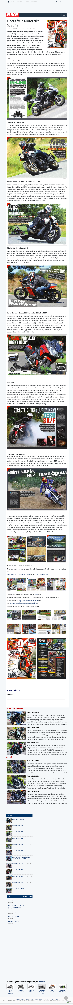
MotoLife (11, 1)
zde (36, 594)
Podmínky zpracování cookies (41, 999)
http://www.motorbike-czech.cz (28, 601)
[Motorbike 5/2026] (37, 748)
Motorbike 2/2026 (17, 851)
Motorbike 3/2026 (17, 845)
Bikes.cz (27, 1)
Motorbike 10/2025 (17, 876)
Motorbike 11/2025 (17, 870)
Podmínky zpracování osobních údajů (24, 999)
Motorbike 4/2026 (17, 838)
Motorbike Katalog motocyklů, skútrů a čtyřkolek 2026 (21, 858)
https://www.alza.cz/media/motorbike (18, 574)
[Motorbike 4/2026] (37, 766)
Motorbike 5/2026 (17, 832)
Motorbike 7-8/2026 (18, 819)
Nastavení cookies (53, 999)
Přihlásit (56, 2)
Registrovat (63, 2)
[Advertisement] (36, 7)
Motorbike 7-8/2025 (18, 889)
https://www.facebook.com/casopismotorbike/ (23, 603)
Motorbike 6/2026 (17, 826)
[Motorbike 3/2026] (37, 782)
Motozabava (34, 1)
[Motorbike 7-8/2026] (37, 718)
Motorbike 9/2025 (17, 883)
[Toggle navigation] (64, 15)
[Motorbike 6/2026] (37, 733)
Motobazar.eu (19, 1)
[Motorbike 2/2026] (37, 797)
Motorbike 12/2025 (17, 864)
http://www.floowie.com (41, 574)
